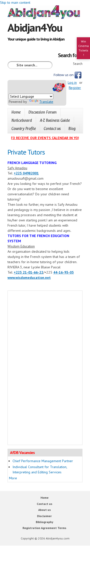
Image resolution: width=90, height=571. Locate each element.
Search (77, 64)
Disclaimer (44, 516)
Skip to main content (15, 2)
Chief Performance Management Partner (42, 461)
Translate (46, 101)
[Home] (45, 13)
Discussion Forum (42, 112)
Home (16, 112)
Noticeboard (22, 120)
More (13, 478)
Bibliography (44, 522)
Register (75, 87)
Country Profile (24, 128)
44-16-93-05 (63, 272)
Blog (72, 128)
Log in (72, 82)
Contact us (52, 128)
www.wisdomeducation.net (29, 277)
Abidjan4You (35, 27)
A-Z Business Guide (55, 120)
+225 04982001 (26, 173)
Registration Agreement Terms (44, 528)
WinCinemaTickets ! (83, 48)
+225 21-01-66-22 (28, 272)
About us (44, 510)
